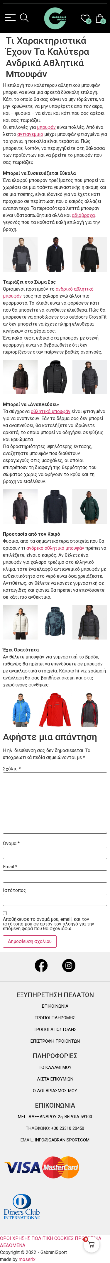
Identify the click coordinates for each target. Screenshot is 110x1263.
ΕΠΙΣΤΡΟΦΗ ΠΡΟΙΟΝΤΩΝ (55, 1041)
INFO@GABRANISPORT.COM (61, 1140)
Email (10, 867)
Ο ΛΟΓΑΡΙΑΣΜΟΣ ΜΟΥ (55, 1090)
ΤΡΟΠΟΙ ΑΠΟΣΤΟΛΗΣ (55, 1029)
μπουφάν (46, 127)
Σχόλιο (12, 769)
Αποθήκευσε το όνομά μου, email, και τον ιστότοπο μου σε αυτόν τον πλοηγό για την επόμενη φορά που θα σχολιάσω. (48, 924)
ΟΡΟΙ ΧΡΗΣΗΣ (15, 1238)
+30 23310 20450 (67, 1128)
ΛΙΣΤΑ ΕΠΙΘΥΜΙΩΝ (55, 1079)
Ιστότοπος (14, 890)
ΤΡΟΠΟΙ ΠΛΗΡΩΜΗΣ (55, 1017)
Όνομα (11, 843)
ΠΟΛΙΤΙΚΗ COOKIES (52, 1238)
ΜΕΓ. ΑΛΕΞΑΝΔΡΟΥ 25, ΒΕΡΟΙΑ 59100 (55, 1116)
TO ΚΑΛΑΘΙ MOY (55, 1067)
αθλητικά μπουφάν (50, 411)
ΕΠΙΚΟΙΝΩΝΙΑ (55, 1006)
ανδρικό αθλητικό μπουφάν (55, 548)
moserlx (27, 1259)
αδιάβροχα (83, 215)
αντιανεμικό (30, 134)
